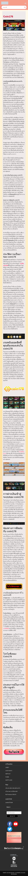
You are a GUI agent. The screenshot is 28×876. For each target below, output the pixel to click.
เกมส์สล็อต (6, 628)
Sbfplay (8, 773)
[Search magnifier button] (25, 7)
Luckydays (8, 770)
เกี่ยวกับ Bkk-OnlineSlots (12, 788)
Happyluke (8, 780)
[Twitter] (9, 829)
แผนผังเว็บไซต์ (9, 802)
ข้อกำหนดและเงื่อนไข (10, 794)
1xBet (7, 767)
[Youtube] (15, 823)
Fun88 (7, 777)
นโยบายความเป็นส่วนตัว (11, 791)
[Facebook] (9, 823)
